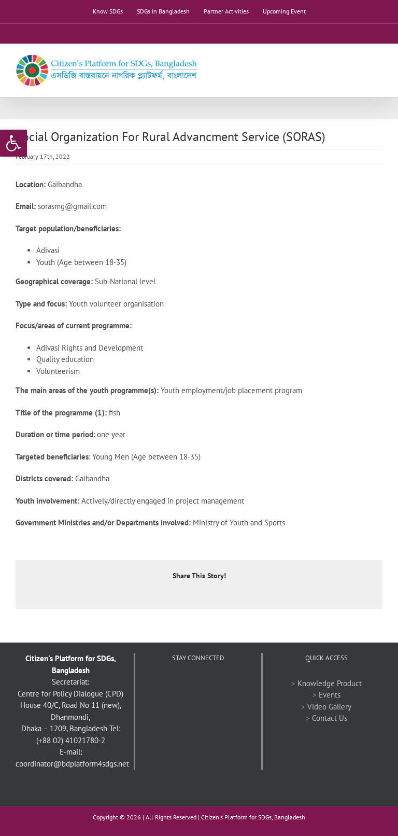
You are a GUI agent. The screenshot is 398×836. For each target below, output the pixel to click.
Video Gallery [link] (329, 707)
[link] (13, 143)
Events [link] (329, 695)
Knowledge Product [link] (329, 683)
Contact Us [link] (329, 718)
